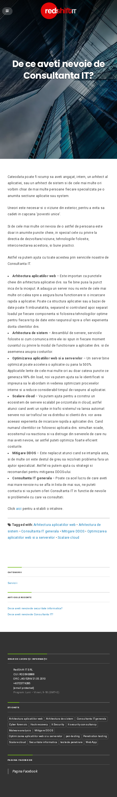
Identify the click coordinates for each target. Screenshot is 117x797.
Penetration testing (95, 736)
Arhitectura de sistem (59, 718)
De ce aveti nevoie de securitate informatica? (35, 608)
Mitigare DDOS (73, 531)
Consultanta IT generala (40, 531)
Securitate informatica (43, 742)
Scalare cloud (68, 538)
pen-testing (73, 736)
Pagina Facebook (20, 760)
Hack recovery (39, 724)
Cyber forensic (18, 724)
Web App (91, 742)
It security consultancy (82, 724)
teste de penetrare (71, 742)
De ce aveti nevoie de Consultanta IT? (30, 614)
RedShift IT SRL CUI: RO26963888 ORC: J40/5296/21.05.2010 (29, 674)
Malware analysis (20, 730)
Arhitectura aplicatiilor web (54, 525)
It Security (57, 724)
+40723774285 (21, 683)
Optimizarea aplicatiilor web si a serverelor (36, 736)
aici (19, 509)
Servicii (12, 582)
